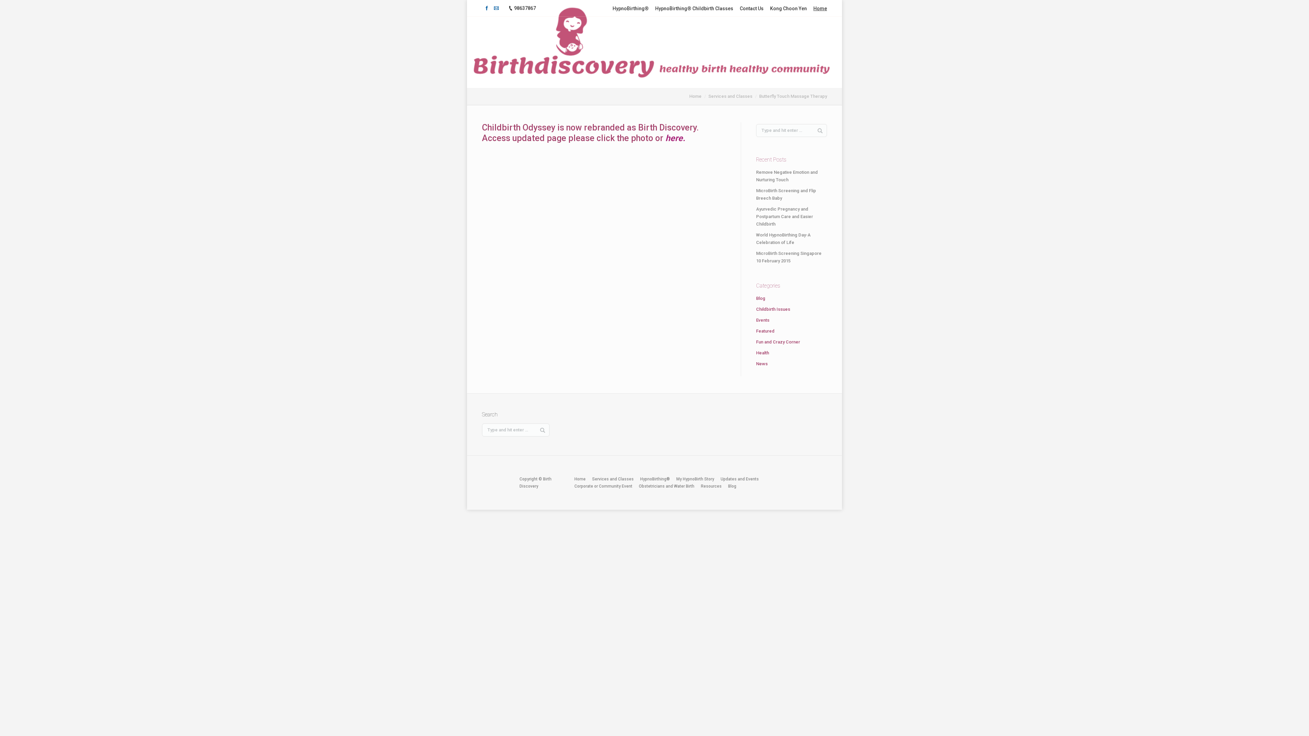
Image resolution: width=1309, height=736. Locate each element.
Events (762, 320)
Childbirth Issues (773, 309)
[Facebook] (487, 8)
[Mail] (496, 8)
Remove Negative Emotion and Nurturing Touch (787, 176)
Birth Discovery (667, 128)
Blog (760, 298)
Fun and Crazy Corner (778, 341)
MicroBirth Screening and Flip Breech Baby (786, 194)
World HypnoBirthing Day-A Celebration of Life (783, 238)
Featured (765, 331)
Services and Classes (730, 96)
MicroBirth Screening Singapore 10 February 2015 (789, 257)
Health (762, 352)
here (674, 138)
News (762, 363)
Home (695, 96)
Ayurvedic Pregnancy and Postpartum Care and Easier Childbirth (784, 216)
